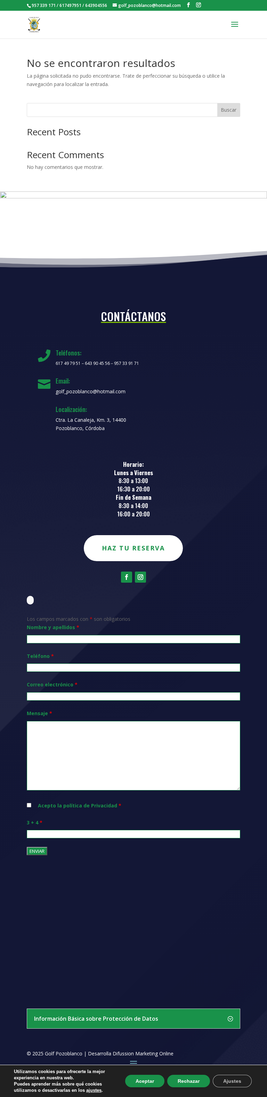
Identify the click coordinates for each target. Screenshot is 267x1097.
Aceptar (145, 1081)
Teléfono (40, 656)
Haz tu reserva (133, 548)
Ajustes (232, 1081)
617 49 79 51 (68, 363)
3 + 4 (34, 822)
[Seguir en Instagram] (140, 577)
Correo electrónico (52, 684)
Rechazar (189, 1081)
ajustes (94, 1090)
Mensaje (39, 713)
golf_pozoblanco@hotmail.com (91, 391)
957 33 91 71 (126, 363)
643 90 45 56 (97, 363)
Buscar (228, 109)
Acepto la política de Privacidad (79, 805)
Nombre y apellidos (53, 627)
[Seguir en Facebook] (126, 577)
